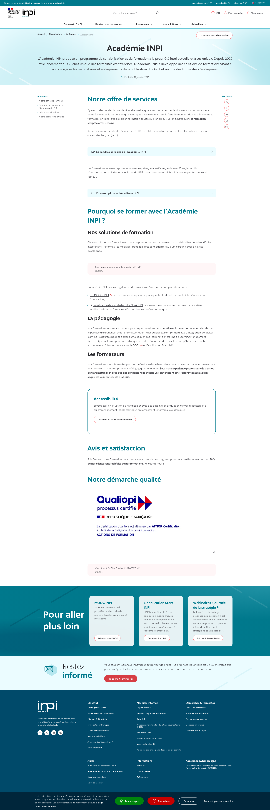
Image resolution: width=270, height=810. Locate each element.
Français (258, 2)
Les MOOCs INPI (99, 295)
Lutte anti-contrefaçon (99, 725)
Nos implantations (96, 736)
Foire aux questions (97, 777)
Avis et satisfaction (49, 112)
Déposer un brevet (195, 725)
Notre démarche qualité (51, 116)
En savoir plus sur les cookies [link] (219, 801)
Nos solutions (170, 24)
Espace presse (143, 771)
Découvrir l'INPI (73, 24)
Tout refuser (164, 801)
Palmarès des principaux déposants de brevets (159, 750)
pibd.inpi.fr (239, 3)
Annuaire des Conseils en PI (101, 742)
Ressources (142, 24)
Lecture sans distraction (215, 35)
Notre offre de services (51, 100)
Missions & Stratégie (97, 719)
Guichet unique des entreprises (151, 713)
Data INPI (141, 719)
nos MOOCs (132, 345)
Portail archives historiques (149, 738)
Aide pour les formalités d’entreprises (105, 771)
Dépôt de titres (144, 707)
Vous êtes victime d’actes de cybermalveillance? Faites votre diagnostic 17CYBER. (209, 767)
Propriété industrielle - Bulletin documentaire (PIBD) (158, 726)
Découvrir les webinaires (208, 638)
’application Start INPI (159, 345)
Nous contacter (95, 783)
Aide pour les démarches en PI (102, 766)
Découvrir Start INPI (157, 638)
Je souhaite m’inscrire (121, 678)
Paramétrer (189, 801)
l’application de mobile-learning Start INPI (118, 305)
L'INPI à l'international (98, 730)
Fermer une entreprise (196, 719)
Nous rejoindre (95, 747)
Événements (142, 777)
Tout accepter (132, 801)
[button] (226, 101)
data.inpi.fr (221, 3)
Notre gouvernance (97, 707)
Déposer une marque (196, 730)
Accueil (41, 34)
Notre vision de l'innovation (101, 713)
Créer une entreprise (196, 707)
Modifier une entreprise (197, 713)
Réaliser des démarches (108, 24)
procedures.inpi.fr (200, 3)
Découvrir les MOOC (108, 638)
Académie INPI (144, 732)
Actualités (197, 24)
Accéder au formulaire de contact (115, 419)
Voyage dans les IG (146, 744)
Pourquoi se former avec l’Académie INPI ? (51, 106)
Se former (71, 34)
